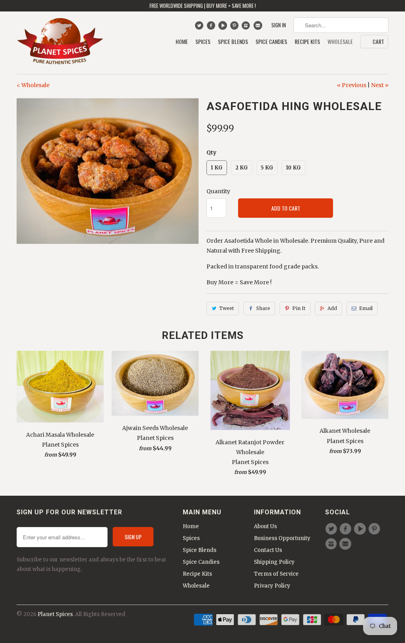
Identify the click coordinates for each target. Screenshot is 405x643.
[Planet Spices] (60, 42)
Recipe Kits (307, 42)
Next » (379, 85)
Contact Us (268, 550)
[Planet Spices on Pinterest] (235, 27)
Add (332, 308)
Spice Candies (271, 42)
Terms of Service (276, 574)
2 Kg (241, 167)
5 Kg (267, 167)
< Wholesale (33, 85)
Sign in (278, 25)
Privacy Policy (272, 585)
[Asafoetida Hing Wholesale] (108, 171)
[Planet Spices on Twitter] (200, 27)
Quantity (218, 191)
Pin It (298, 308)
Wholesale (340, 42)
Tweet (226, 308)
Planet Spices (55, 614)
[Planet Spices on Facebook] (211, 27)
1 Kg (217, 167)
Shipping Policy (274, 562)
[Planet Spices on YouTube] (223, 27)
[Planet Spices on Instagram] (247, 27)
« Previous (351, 85)
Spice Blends (233, 42)
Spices (202, 42)
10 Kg (293, 167)
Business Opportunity (282, 538)
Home (182, 42)
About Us (265, 526)
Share (263, 308)
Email (366, 308)
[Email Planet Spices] (258, 27)
